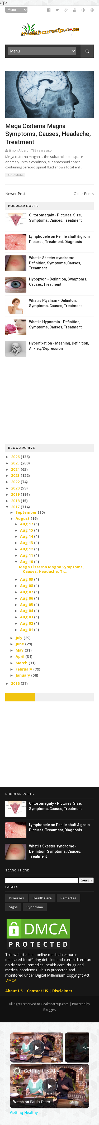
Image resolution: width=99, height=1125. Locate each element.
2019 (16, 494)
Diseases (16, 898)
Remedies (68, 898)
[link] (17, 1071)
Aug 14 (27, 536)
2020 (16, 488)
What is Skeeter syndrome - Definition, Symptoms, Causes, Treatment (55, 263)
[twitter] (57, 10)
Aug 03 (27, 616)
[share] (81, 1069)
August (23, 518)
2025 (16, 462)
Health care (42, 898)
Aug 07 (27, 591)
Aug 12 (27, 548)
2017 (16, 506)
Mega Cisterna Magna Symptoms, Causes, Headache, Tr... (51, 569)
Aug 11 (27, 555)
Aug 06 (27, 598)
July (19, 637)
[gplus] (66, 10)
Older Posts (84, 193)
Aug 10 (27, 561)
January (23, 675)
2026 (16, 456)
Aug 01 (27, 629)
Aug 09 (27, 579)
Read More (15, 175)
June (20, 643)
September (27, 512)
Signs (13, 907)
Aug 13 (27, 542)
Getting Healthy (41, 1071)
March (22, 662)
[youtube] (74, 10)
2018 (16, 500)
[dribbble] (92, 10)
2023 (16, 475)
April (20, 656)
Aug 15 (27, 530)
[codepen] (83, 10)
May (20, 650)
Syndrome (34, 907)
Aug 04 (27, 610)
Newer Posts (16, 193)
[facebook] (48, 10)
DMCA (10, 980)
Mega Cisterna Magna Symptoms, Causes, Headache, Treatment (48, 134)
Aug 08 (27, 585)
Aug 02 (27, 623)
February (24, 669)
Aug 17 (27, 523)
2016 (16, 683)
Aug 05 (27, 604)
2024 (16, 469)
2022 (16, 481)
